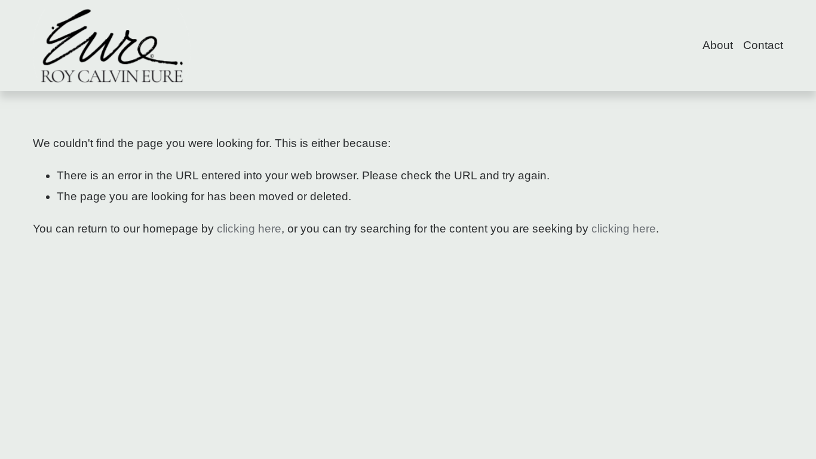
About (718, 45)
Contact (763, 45)
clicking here (249, 228)
